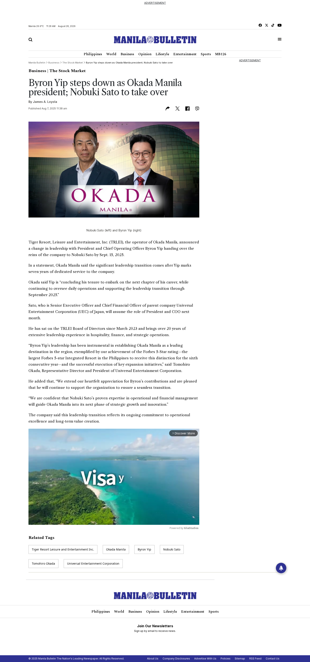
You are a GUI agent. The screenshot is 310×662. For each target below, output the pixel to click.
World (111, 54)
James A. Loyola (45, 101)
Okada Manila (116, 549)
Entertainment (185, 54)
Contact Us (272, 658)
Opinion (144, 54)
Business (127, 54)
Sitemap (240, 658)
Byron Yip (144, 549)
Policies (225, 658)
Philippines (93, 54)
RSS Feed (255, 658)
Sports (206, 54)
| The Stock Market (66, 71)
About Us (152, 658)
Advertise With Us (205, 658)
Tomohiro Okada (43, 563)
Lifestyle (162, 54)
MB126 (220, 54)
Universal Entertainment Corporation (93, 563)
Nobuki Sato (171, 549)
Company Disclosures (176, 658)
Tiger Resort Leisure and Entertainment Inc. (63, 549)
